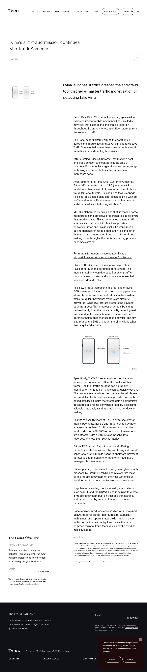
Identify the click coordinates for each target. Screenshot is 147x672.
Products (36, 11)
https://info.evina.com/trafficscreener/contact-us (102, 257)
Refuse (130, 659)
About (96, 11)
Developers (77, 11)
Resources (47, 11)
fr (138, 12)
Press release (51, 659)
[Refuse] (140, 639)
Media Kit (13, 659)
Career (88, 11)
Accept (113, 659)
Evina (14, 10)
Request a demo (110, 11)
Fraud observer (62, 11)
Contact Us (128, 11)
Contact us (89, 659)
